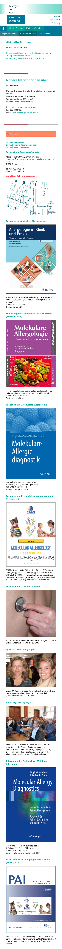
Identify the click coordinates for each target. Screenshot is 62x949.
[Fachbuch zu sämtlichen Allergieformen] (31, 259)
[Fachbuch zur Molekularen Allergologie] (31, 443)
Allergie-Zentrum (16, 28)
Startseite (3, 28)
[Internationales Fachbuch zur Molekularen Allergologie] (31, 804)
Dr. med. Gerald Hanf (15, 142)
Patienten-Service (34, 28)
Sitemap (56, 23)
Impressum (54, 19)
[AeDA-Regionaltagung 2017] (31, 723)
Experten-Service (9, 33)
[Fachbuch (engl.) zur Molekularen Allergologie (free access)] (31, 534)
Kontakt (56, 15)
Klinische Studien (28, 33)
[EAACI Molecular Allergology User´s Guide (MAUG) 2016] (31, 899)
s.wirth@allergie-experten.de (25, 112)
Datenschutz (44, 33)
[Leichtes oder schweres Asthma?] (31, 613)
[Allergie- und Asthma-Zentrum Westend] (13, 14)
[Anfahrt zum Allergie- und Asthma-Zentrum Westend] (31, 198)
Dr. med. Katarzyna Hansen (18, 147)
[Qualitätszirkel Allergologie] (31, 670)
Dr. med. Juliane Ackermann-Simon (21, 145)
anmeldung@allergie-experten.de (21, 176)
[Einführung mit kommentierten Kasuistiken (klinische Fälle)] (31, 353)
